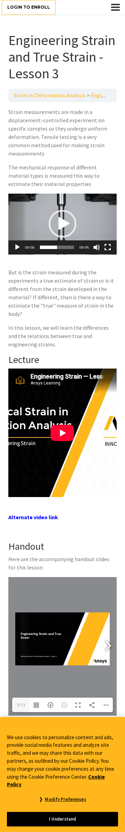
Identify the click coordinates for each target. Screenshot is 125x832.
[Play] (17, 247)
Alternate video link (33, 517)
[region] (62, 774)
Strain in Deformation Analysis (49, 95)
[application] (62, 224)
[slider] (57, 247)
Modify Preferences (65, 799)
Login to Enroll (28, 7)
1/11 (21, 704)
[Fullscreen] (107, 247)
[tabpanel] (62, 412)
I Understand (62, 819)
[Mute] (96, 247)
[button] (62, 224)
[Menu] (115, 7)
